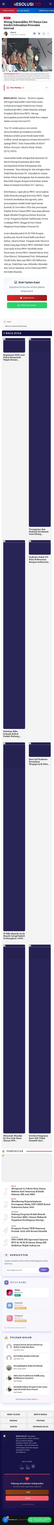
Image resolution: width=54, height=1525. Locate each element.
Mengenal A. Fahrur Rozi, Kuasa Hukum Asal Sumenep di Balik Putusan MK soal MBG (28, 1191)
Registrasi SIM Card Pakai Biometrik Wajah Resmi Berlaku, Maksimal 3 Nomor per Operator (13, 361)
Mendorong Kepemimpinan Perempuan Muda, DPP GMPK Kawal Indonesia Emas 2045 (30, 1204)
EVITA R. (13, 32)
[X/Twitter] (39, 34)
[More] (48, 34)
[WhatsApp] (44, 34)
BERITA (7, 18)
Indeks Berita (28, 298)
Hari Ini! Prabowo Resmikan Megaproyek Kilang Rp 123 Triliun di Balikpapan (40, 764)
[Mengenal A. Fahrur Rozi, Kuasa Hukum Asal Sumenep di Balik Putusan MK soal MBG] (27, 1168)
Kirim (44, 1270)
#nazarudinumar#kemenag (15, 326)
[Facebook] (34, 34)
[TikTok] (33, 1466)
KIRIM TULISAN (13, 1414)
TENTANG (40, 1420)
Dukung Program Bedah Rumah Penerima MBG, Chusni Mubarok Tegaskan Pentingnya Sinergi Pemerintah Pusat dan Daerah (29, 1217)
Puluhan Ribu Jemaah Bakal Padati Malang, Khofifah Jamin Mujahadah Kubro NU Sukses (12, 737)
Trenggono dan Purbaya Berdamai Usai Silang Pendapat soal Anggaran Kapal (38, 534)
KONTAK (13, 1427)
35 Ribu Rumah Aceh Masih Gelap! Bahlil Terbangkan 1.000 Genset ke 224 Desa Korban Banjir (14, 938)
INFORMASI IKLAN (40, 1427)
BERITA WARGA (40, 1414)
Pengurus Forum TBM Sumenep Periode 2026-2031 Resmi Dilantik (29, 1229)
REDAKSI (13, 1420)
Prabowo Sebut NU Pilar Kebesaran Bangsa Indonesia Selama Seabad (38, 561)
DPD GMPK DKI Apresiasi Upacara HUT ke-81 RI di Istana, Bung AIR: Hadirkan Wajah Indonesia (29, 1242)
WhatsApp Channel (28, 305)
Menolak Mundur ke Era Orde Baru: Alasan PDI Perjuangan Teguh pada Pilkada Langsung (13, 1142)
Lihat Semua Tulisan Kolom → (27, 1399)
